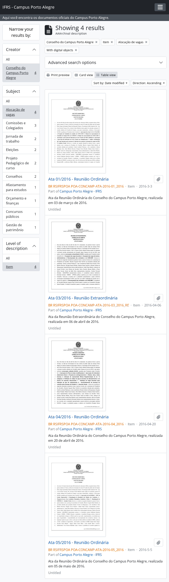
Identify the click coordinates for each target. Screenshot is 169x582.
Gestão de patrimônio (21, 227)
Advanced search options (72, 62)
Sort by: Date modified (109, 83)
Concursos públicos (21, 214)
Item (21, 267)
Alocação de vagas (21, 112)
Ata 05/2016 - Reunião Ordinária (78, 542)
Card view (86, 75)
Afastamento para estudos (21, 187)
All (8, 59)
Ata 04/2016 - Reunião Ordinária (78, 416)
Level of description (16, 246)
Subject (13, 91)
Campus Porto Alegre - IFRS (81, 191)
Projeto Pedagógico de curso (21, 163)
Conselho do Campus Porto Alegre (21, 73)
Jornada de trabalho (21, 139)
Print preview (59, 75)
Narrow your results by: (21, 32)
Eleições (21, 150)
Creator (13, 49)
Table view (108, 75)
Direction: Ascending (147, 83)
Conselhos (21, 177)
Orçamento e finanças (21, 200)
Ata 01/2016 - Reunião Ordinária (78, 179)
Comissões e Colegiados (21, 125)
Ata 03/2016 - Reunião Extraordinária (82, 298)
